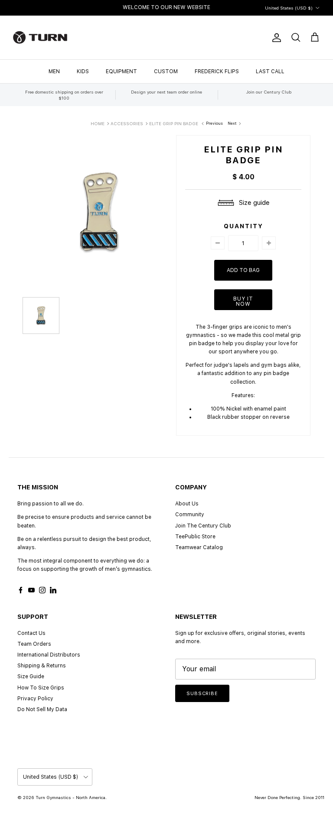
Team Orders (34, 644)
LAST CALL (270, 71)
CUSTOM (166, 71)
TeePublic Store (195, 537)
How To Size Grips (40, 688)
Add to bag (243, 270)
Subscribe (202, 693)
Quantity (243, 226)
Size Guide (30, 676)
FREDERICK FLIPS (217, 71)
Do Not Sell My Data (42, 709)
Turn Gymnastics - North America (70, 797)
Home (97, 123)
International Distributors (48, 655)
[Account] (275, 37)
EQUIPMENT (121, 71)
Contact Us (31, 633)
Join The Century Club (203, 526)
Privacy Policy (35, 699)
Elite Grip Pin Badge (173, 123)
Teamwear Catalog (199, 547)
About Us (187, 504)
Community (189, 514)
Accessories (127, 123)
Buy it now (243, 301)
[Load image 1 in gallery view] (99, 211)
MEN (54, 71)
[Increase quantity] (269, 242)
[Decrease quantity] (218, 242)
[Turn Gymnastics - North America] (40, 37)
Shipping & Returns (41, 666)
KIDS (83, 71)
